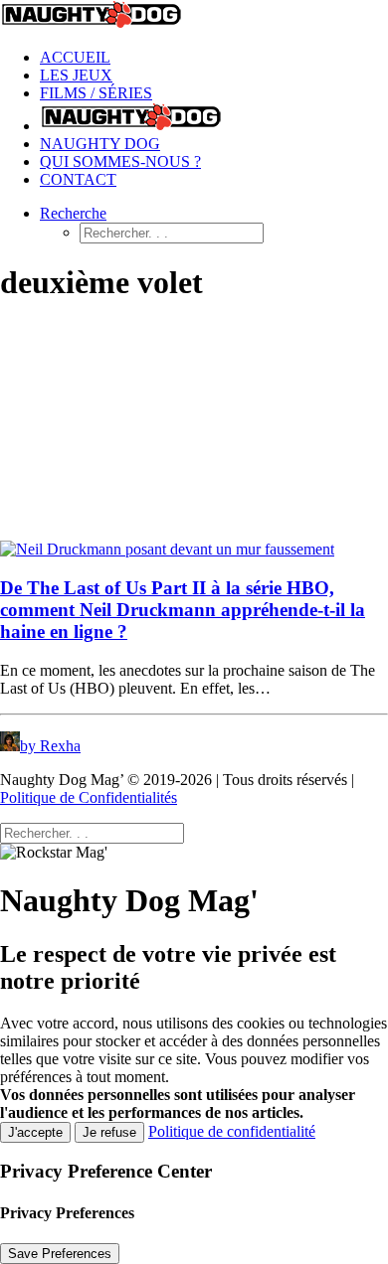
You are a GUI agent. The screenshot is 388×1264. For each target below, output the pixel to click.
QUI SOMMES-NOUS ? (120, 161)
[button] (73, 213)
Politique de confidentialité (231, 1131)
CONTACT (78, 179)
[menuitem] (214, 58)
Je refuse (109, 1132)
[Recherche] (92, 832)
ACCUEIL (75, 57)
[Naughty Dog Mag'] (194, 16)
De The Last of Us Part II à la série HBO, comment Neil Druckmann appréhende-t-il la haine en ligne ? (182, 609)
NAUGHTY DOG (100, 143)
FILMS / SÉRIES (96, 92)
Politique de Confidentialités (88, 797)
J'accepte (35, 1132)
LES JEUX (76, 75)
